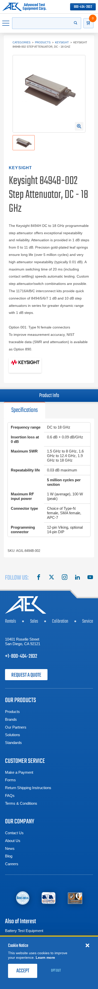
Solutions (12, 735)
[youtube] (90, 577)
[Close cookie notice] (87, 945)
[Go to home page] (24, 7)
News (10, 848)
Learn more (45, 957)
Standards (13, 742)
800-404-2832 (83, 7)
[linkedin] (77, 577)
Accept (22, 971)
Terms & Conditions (21, 803)
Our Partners (15, 727)
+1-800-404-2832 (21, 656)
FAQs (10, 795)
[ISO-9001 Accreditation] (75, 898)
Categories (21, 42)
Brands (11, 719)
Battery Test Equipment (24, 930)
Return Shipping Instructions (28, 788)
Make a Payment (19, 772)
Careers (11, 864)
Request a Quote (26, 675)
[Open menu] (6, 23)
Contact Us (14, 833)
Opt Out (56, 971)
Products (43, 42)
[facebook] (38, 577)
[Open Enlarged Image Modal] (79, 126)
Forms (10, 780)
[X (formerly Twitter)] (51, 577)
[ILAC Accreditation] (22, 898)
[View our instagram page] (64, 577)
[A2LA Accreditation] (48, 898)
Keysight (62, 42)
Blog (8, 856)
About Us (12, 840)
